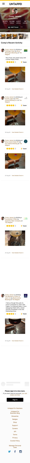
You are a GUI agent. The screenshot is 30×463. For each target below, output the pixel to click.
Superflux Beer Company (13, 221)
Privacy (15, 438)
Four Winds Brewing (11, 143)
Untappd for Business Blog (15, 412)
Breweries (15, 416)
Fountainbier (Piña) (11, 219)
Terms (15, 434)
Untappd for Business (15, 408)
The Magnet (8, 222)
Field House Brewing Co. (11, 99)
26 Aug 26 (7, 89)
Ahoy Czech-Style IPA (12, 142)
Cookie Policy (15, 441)
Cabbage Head (9, 51)
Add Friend (14, 27)
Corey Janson (9, 49)
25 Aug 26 (7, 175)
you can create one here (18, 394)
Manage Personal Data (15, 446)
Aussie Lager (9, 98)
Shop (15, 422)
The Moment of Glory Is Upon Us (12, 297)
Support (15, 425)
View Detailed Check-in (17, 89)
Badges (15, 419)
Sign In (15, 400)
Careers (15, 428)
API (15, 431)
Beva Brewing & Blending (12, 51)
